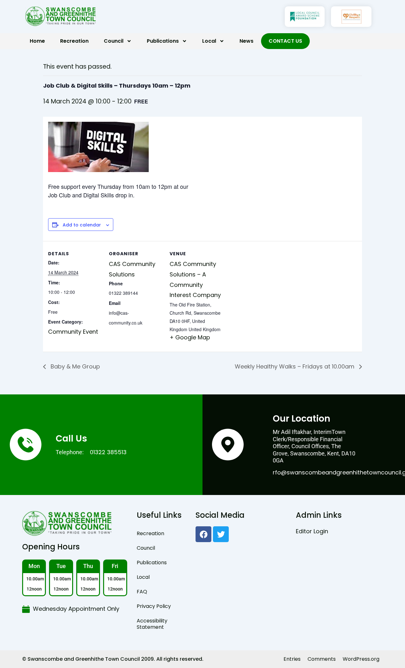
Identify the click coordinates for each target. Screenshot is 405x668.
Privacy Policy (154, 606)
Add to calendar (82, 225)
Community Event (73, 332)
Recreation (74, 41)
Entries (292, 659)
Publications (163, 41)
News (246, 41)
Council (113, 41)
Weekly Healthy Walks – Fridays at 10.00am (295, 366)
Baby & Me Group (74, 366)
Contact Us (285, 41)
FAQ (142, 591)
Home (37, 41)
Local (209, 41)
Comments (322, 659)
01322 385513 (108, 452)
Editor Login (312, 531)
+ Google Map (190, 337)
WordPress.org (361, 659)
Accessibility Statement (152, 624)
